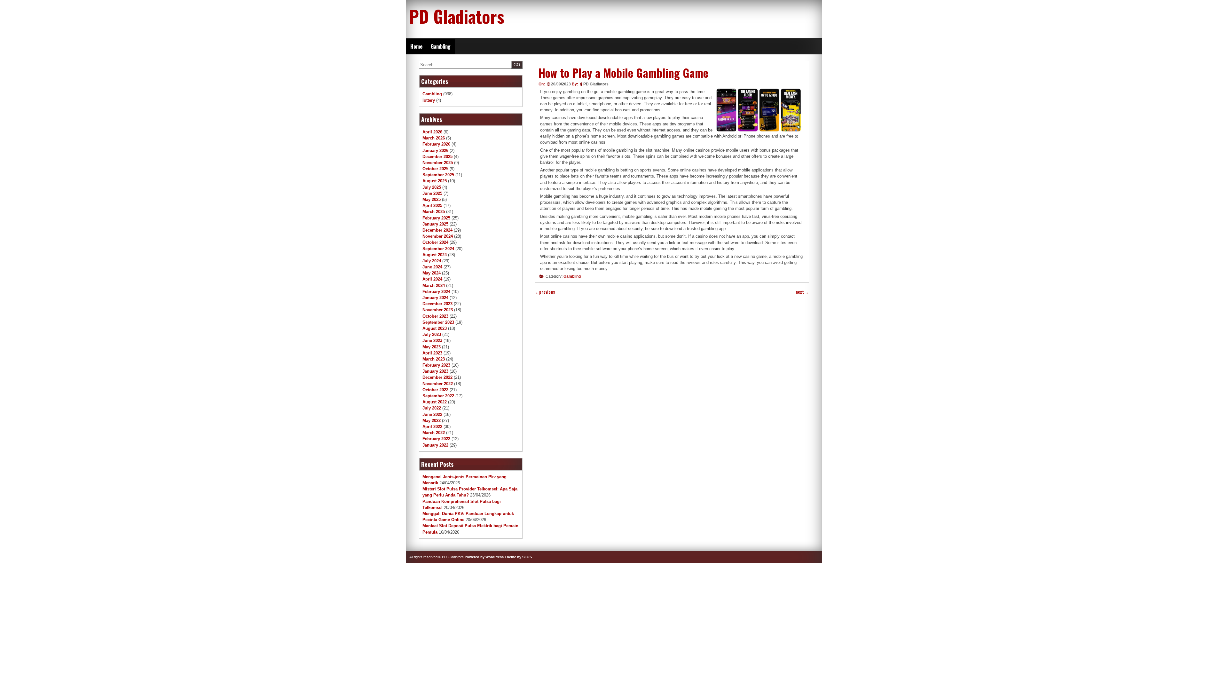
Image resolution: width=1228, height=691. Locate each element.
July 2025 (431, 187)
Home (416, 46)
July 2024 (431, 260)
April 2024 (432, 279)
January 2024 (435, 297)
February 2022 (436, 438)
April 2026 (432, 132)
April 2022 (432, 426)
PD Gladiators (456, 16)
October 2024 (435, 242)
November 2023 (437, 309)
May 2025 (431, 199)
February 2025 (436, 218)
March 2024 (433, 285)
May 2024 (431, 273)
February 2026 (436, 144)
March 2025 (433, 211)
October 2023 (435, 316)
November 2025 (437, 162)
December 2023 (437, 303)
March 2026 (433, 138)
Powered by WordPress (484, 557)
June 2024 (432, 267)
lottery (428, 100)
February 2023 (436, 365)
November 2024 (437, 236)
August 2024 (434, 254)
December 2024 (437, 230)
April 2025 (432, 205)
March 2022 (433, 432)
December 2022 (437, 377)
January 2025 (435, 224)
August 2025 (434, 181)
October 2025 (435, 168)
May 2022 (431, 420)
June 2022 (432, 414)
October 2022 (435, 389)
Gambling (441, 46)
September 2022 (438, 395)
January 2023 (435, 371)
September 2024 (438, 248)
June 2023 (432, 340)
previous (545, 292)
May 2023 (431, 347)
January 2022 (435, 445)
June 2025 (432, 193)
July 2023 (431, 334)
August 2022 (434, 402)
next (802, 292)
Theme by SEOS (518, 557)
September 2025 (438, 174)
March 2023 (433, 359)
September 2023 (438, 322)
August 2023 (434, 328)
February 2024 (436, 291)
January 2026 (435, 150)
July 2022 (431, 408)
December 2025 (437, 156)
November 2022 (437, 383)
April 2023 (432, 353)
